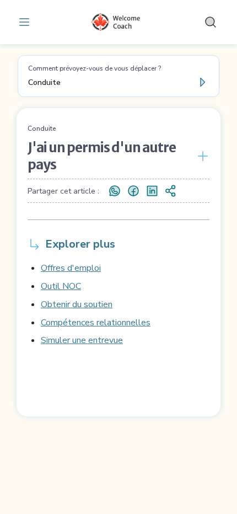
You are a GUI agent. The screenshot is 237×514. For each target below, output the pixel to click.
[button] (119, 76)
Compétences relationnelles (95, 323)
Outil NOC (61, 286)
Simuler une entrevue (82, 340)
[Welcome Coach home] (118, 22)
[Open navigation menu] (26, 22)
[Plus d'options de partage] (171, 191)
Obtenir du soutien (76, 304)
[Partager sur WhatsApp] (114, 191)
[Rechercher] (210, 22)
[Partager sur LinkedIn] (152, 191)
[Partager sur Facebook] (133, 191)
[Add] (200, 156)
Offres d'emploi (71, 268)
